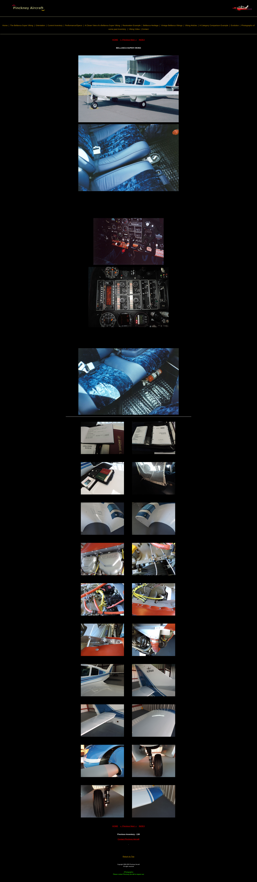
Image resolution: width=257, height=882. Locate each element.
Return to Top (128, 857)
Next (134, 40)
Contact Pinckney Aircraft (128, 839)
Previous (125, 40)
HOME (115, 40)
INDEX (142, 40)
